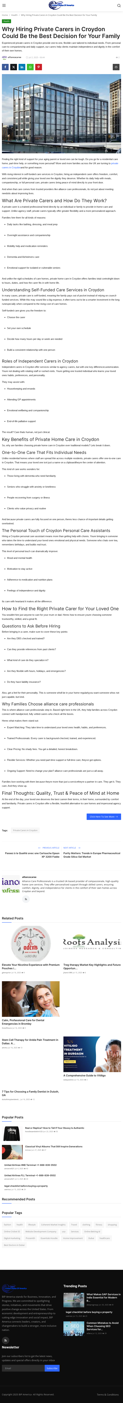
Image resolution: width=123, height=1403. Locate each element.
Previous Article (50, 847)
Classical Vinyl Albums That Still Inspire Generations (53, 1146)
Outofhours (7, 1028)
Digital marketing (12, 1238)
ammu (5, 1047)
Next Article (70, 847)
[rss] (5, 1340)
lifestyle (32, 1224)
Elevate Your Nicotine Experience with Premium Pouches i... (31, 966)
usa (63, 1231)
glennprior (6, 972)
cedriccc (7, 1189)
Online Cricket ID (12, 1231)
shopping (112, 1224)
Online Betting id (92, 1231)
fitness (99, 1224)
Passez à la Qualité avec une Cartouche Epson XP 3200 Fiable (32, 855)
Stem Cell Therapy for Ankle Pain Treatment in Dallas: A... (30, 1041)
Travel (74, 1224)
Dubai (91, 1238)
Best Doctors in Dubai (14, 1245)
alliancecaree (29, 877)
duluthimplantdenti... (11, 1099)
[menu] (4, 5)
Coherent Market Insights (53, 1224)
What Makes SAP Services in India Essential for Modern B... (104, 1297)
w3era (89, 1333)
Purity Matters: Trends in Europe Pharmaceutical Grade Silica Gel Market (91, 855)
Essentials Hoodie (49, 1238)
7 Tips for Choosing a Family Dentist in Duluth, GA (30, 1093)
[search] (119, 5)
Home (5, 15)
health (20, 1224)
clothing (86, 1224)
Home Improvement (73, 1238)
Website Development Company (40, 1231)
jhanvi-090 (67, 972)
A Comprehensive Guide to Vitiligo (84, 1075)
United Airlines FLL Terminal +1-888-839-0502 (30, 1175)
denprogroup (92, 1305)
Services (75, 1231)
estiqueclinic (68, 1079)
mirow (28, 1150)
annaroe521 (9, 1168)
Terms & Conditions (108, 1394)
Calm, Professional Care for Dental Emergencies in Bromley (23, 1022)
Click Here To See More (102, 816)
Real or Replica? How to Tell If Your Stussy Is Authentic (54, 1128)
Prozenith (30, 1238)
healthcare (105, 1238)
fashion (7, 1224)
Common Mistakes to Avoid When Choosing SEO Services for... (103, 1326)
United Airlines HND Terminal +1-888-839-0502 (30, 1165)
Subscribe (52, 1368)
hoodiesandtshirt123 (33, 1131)
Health (14, 15)
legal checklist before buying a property (26, 1186)
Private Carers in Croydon (25, 830)
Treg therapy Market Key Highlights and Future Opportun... (92, 966)
